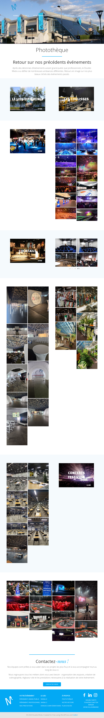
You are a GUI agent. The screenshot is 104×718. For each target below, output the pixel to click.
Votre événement (39, 15)
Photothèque (69, 15)
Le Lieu (25, 15)
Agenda (16, 15)
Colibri (75, 715)
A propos (55, 15)
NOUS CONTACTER (85, 15)
